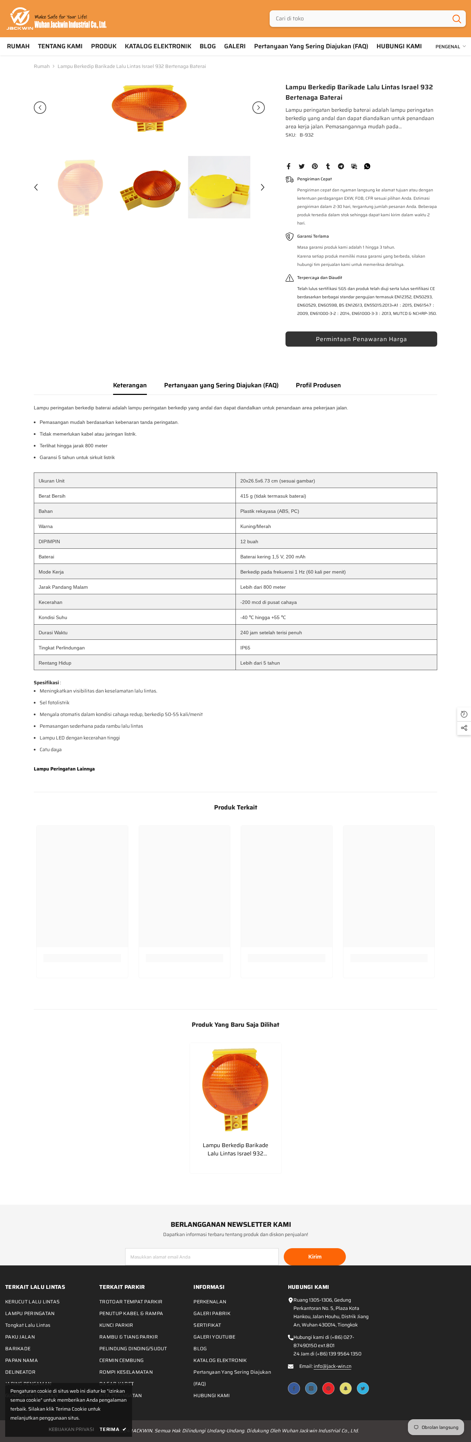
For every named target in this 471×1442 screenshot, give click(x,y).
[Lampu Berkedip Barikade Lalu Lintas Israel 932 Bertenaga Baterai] (235, 1088)
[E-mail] (354, 166)
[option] (149, 107)
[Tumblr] (328, 166)
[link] (82, 958)
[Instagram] (311, 1388)
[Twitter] (302, 166)
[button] (40, 107)
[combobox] (359, 18)
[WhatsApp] (367, 166)
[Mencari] (368, 18)
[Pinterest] (315, 166)
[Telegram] (341, 166)
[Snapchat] (346, 1388)
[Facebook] (288, 166)
